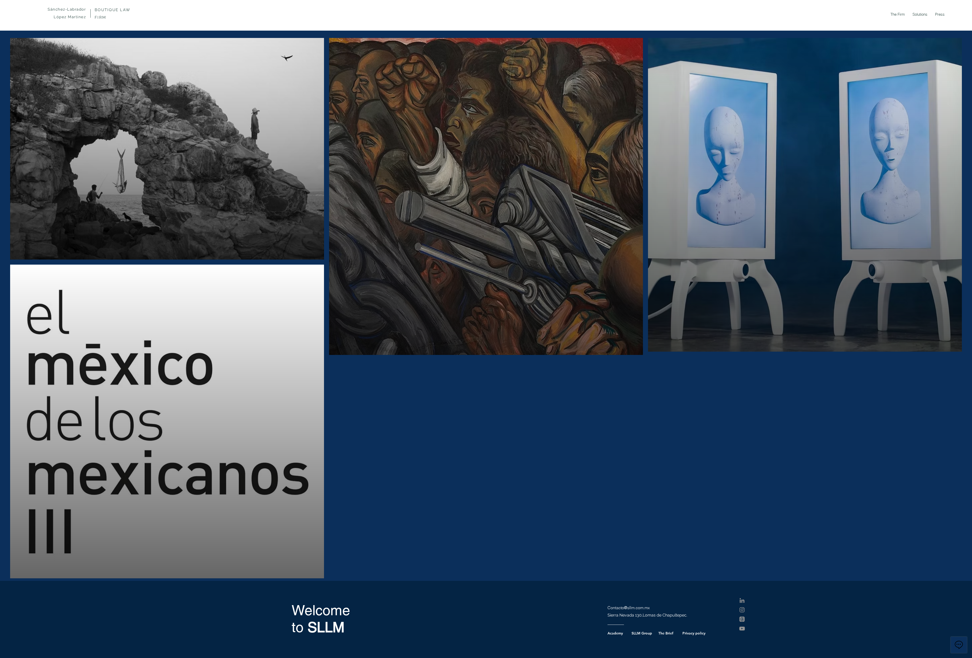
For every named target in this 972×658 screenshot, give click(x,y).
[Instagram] (742, 609)
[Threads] (742, 619)
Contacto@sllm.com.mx (629, 607)
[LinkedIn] (742, 600)
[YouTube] (742, 628)
